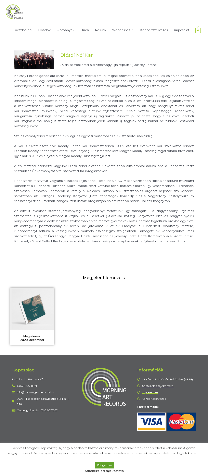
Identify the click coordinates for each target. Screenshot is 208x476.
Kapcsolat (181, 30)
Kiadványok (65, 30)
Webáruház (121, 30)
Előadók (44, 30)
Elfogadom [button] (104, 465)
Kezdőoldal (23, 30)
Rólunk (100, 30)
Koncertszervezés (154, 30)
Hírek (84, 30)
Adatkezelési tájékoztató (104, 471)
